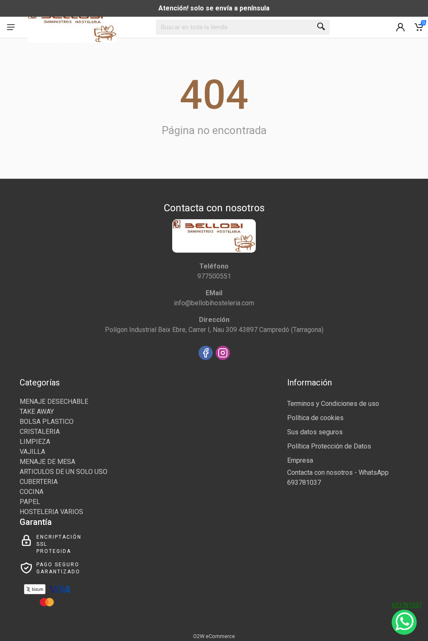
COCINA (31, 492)
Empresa (300, 460)
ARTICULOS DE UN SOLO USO (63, 472)
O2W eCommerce (214, 636)
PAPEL (30, 502)
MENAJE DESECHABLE (54, 401)
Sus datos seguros (315, 432)
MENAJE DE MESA (47, 462)
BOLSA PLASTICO (47, 422)
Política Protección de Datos (329, 446)
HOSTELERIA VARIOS (51, 512)
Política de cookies (315, 418)
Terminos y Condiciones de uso (333, 404)
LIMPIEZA (35, 442)
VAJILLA (32, 452)
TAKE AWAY (37, 412)
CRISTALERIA (40, 432)
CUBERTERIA (39, 482)
